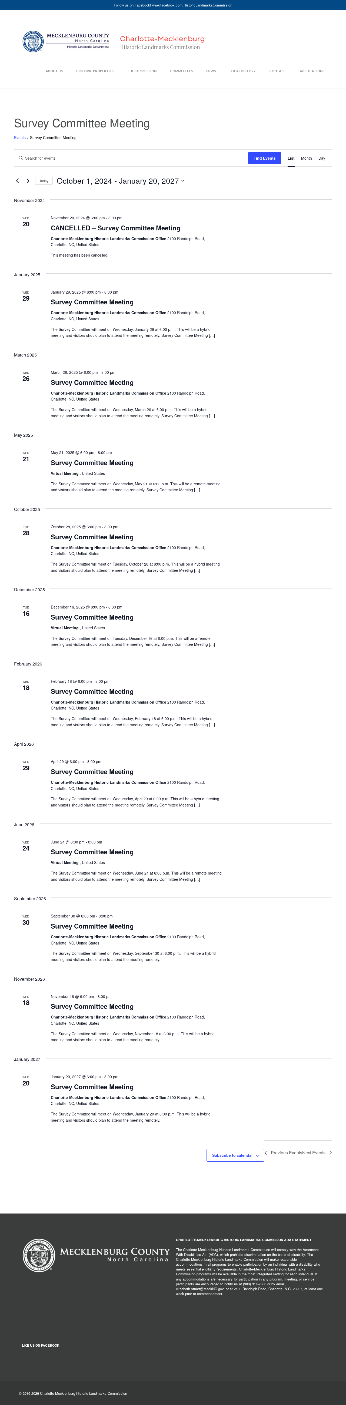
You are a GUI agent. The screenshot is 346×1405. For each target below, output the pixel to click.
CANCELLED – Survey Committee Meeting (116, 227)
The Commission (142, 71)
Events (20, 137)
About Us (54, 71)
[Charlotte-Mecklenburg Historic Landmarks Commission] (113, 31)
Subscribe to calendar (232, 1155)
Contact (277, 71)
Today (43, 180)
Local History (242, 71)
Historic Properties (95, 71)
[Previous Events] (17, 180)
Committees (181, 71)
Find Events (265, 158)
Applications (312, 71)
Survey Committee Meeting (92, 301)
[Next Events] (28, 180)
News (211, 71)
